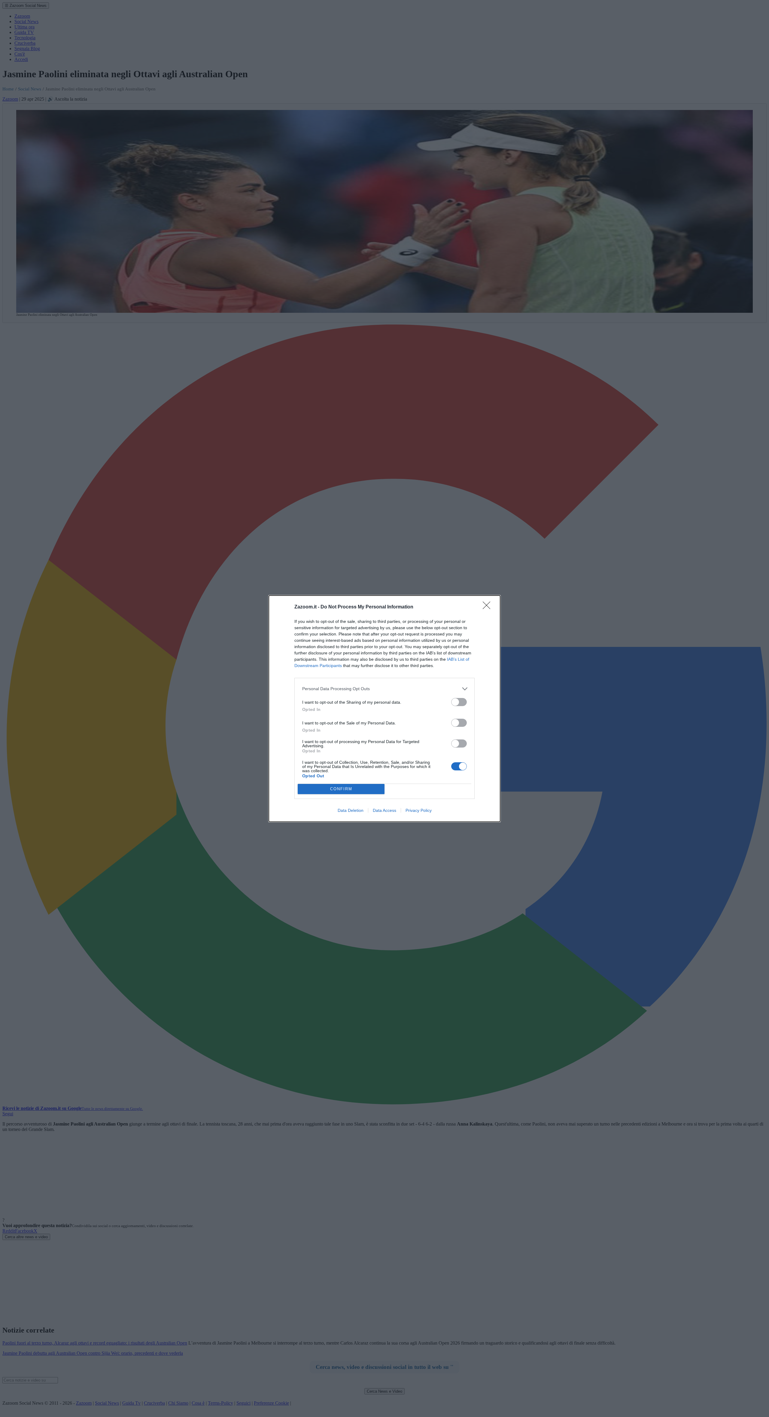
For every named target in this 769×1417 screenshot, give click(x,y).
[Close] (488, 607)
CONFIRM (341, 789)
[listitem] (384, 689)
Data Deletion (350, 810)
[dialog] (384, 709)
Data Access (384, 810)
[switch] (459, 702)
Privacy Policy (419, 810)
